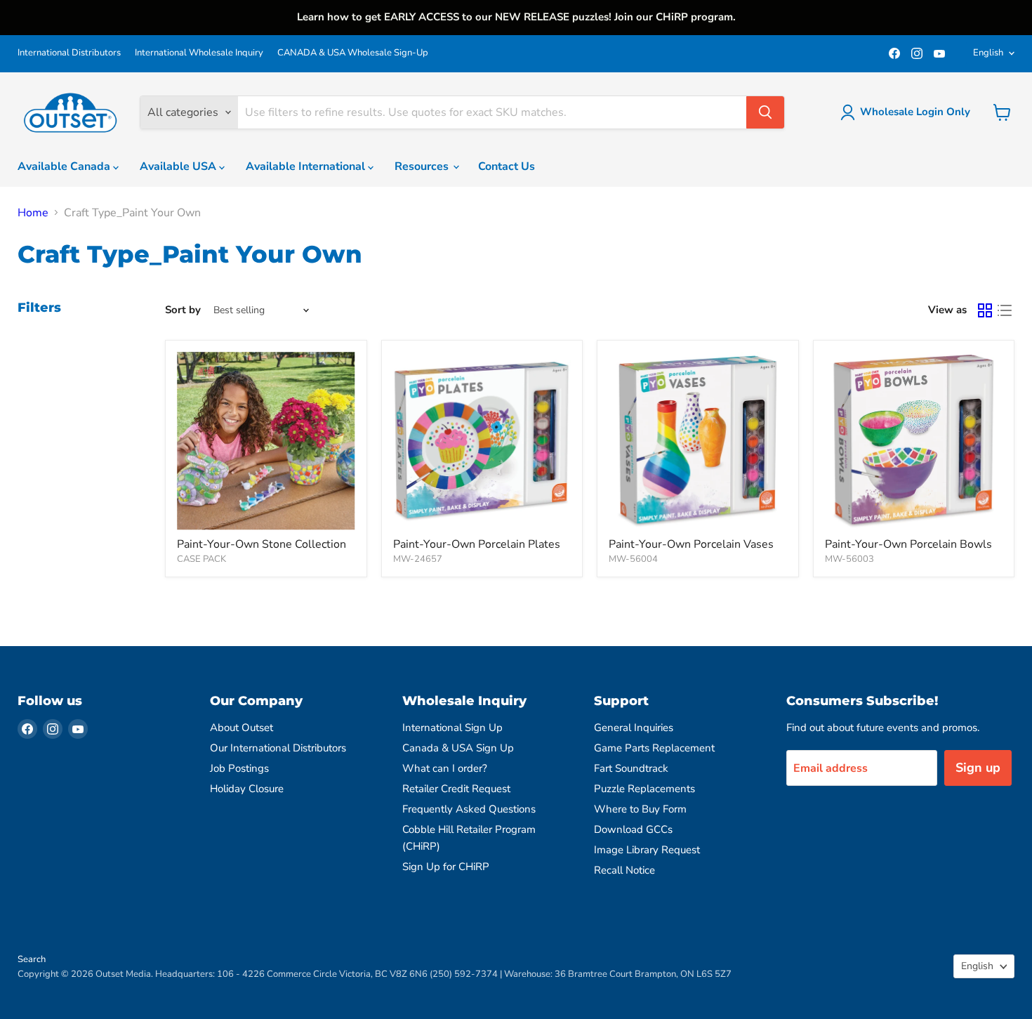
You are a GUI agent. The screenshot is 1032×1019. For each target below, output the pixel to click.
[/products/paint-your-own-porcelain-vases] (698, 441)
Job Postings (239, 768)
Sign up (977, 767)
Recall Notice (624, 870)
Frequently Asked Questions (469, 809)
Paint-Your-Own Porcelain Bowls (908, 544)
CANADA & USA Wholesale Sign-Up (352, 53)
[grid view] (985, 310)
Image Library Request (647, 850)
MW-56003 (849, 559)
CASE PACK (201, 559)
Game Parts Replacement (654, 748)
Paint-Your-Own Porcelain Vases (691, 544)
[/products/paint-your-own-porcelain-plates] (482, 441)
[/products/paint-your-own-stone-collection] (266, 441)
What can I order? (444, 768)
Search (32, 959)
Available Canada (65, 166)
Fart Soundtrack (631, 768)
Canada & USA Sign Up (458, 748)
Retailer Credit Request (456, 789)
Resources (423, 166)
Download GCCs (633, 829)
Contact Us (506, 166)
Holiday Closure (247, 789)
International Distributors (69, 53)
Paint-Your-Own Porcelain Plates (476, 544)
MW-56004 (633, 559)
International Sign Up (452, 728)
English (988, 52)
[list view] (1004, 310)
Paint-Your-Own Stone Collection (261, 544)
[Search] (765, 112)
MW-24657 (417, 559)
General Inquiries (633, 728)
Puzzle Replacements (644, 789)
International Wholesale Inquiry (199, 53)
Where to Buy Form (640, 809)
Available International (307, 166)
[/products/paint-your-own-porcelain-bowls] (914, 441)
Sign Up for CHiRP (445, 867)
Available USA (179, 166)
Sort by (183, 310)
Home (33, 212)
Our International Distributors (278, 748)
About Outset (241, 728)
